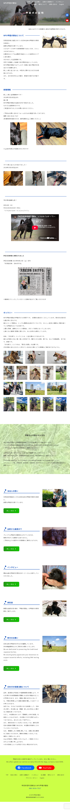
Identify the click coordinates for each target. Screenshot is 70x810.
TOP (7, 775)
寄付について (51, 775)
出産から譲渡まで (24, 775)
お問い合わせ (60, 775)
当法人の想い (14, 775)
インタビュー (35, 775)
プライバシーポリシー (32, 778)
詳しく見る (10, 511)
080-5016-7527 (35, 788)
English (42, 778)
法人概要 (43, 775)
